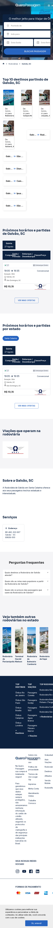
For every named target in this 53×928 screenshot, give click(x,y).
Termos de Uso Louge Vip (33, 777)
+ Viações (32, 736)
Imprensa (32, 784)
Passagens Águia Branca (32, 718)
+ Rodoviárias (46, 717)
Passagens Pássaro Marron (32, 728)
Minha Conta (33, 789)
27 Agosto (9, 245)
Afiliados (48, 776)
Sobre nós (32, 755)
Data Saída (16, 42)
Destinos (48, 771)
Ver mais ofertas (26, 300)
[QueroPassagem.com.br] (4, 64)
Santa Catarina (11, 338)
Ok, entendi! (36, 923)
